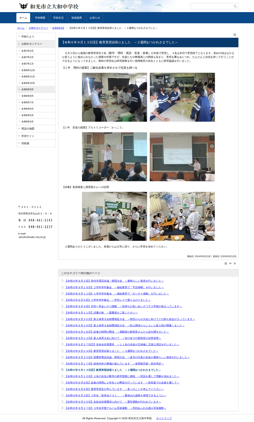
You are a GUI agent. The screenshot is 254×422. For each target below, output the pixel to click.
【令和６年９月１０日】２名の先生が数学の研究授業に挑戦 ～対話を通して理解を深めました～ (122, 376)
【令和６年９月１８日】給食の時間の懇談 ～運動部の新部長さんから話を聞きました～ (117, 331)
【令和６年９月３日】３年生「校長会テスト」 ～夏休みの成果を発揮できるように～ (115, 395)
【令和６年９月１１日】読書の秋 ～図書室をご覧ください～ (101, 312)
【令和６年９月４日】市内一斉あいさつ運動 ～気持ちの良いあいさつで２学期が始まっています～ (123, 306)
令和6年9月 (58, 28)
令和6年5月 (27, 115)
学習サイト (27, 136)
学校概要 (40, 17)
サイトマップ (164, 418)
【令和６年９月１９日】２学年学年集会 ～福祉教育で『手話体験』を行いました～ (114, 287)
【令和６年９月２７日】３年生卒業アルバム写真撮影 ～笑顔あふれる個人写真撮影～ (115, 408)
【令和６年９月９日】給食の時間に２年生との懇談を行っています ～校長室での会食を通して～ (122, 382)
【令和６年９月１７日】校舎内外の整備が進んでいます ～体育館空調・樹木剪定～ (114, 363)
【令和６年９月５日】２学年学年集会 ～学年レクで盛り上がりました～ (108, 299)
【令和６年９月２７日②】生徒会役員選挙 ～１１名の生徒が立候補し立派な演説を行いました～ (122, 344)
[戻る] (231, 263)
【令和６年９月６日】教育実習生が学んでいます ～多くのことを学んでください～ (114, 389)
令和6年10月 (28, 83)
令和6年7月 (27, 102)
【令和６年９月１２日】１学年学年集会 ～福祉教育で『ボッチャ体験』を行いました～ (117, 293)
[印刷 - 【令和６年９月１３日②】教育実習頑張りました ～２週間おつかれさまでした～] (235, 34)
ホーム (23, 17)
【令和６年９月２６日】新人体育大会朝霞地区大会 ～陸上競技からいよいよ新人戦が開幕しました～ (125, 325)
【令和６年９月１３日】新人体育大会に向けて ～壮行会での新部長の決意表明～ (113, 338)
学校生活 (58, 17)
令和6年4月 (27, 121)
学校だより (27, 36)
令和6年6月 (27, 108)
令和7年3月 (27, 50)
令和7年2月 (27, 57)
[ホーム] (103, 6)
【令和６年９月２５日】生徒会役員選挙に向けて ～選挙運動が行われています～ (113, 401)
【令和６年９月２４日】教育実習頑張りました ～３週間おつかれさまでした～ (112, 350)
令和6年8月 (27, 96)
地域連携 (76, 17)
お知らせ (95, 17)
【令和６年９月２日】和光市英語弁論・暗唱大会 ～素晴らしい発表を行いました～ (114, 280)
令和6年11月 (28, 76)
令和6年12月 (28, 70)
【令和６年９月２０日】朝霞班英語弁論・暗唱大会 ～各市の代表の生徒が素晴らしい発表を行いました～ (127, 357)
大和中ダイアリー (38, 28)
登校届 (25, 143)
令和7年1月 (27, 63)
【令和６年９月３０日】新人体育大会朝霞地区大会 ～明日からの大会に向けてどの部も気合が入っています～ (130, 319)
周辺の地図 (27, 128)
